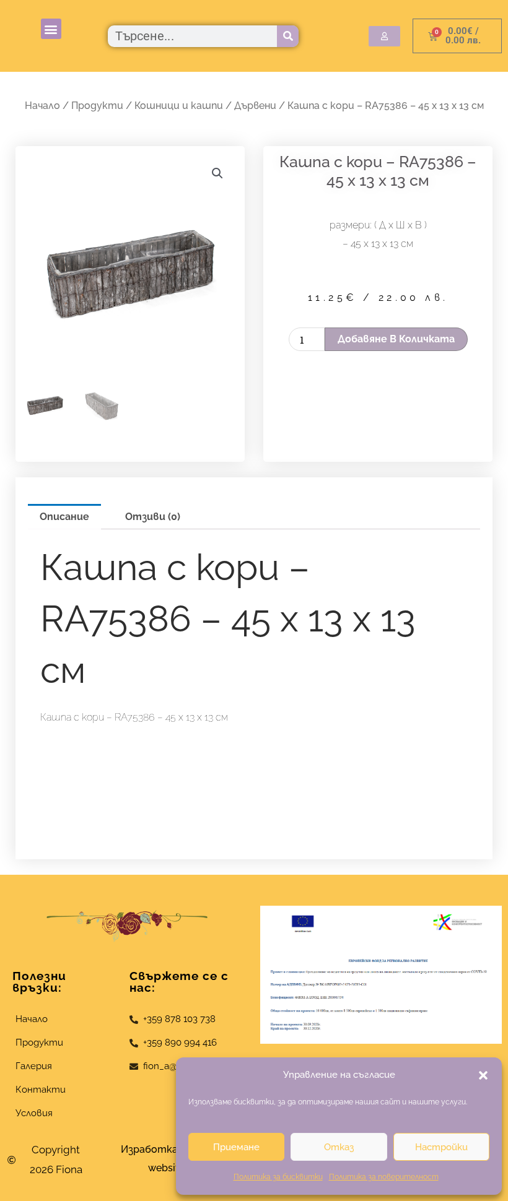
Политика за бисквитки (278, 1177)
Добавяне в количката (396, 339)
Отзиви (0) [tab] (152, 516)
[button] (483, 1075)
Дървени (255, 105)
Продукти (97, 105)
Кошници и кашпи (178, 105)
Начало (42, 105)
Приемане (236, 1147)
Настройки (441, 1147)
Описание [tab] (64, 516)
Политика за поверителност (384, 1177)
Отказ (339, 1147)
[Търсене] (288, 36)
